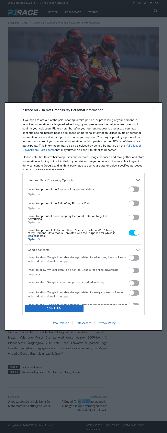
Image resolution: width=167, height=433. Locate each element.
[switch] (134, 189)
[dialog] (83, 216)
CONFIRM (54, 308)
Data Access (83, 322)
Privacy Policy (106, 322)
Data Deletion (60, 322)
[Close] (154, 110)
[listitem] (83, 180)
